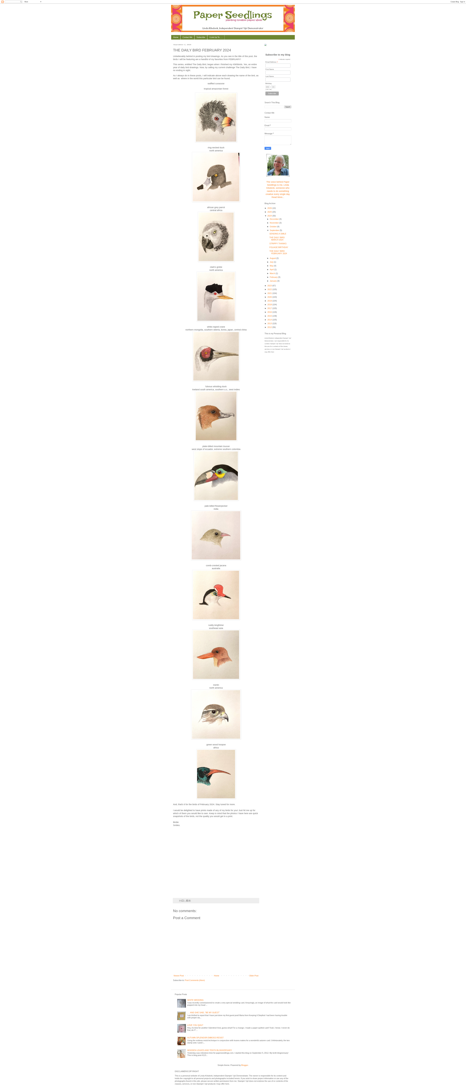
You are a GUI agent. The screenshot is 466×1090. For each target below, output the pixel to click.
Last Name (269, 76)
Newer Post (179, 976)
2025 (269, 212)
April (272, 269)
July (272, 262)
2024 (269, 216)
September (275, 230)
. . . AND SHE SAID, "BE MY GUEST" (203, 1013)
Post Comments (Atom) (195, 980)
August (273, 258)
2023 (269, 286)
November (274, 223)
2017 (269, 308)
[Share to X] (185, 900)
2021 (269, 293)
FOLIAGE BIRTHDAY (278, 247)
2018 (269, 305)
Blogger (244, 1065)
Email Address (271, 62)
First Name (269, 69)
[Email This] (180, 900)
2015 (269, 316)
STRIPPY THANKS (278, 244)
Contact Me (187, 37)
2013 (269, 323)
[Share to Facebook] (187, 900)
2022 (269, 289)
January (273, 281)
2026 (269, 208)
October (273, 227)
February (274, 277)
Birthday (268, 83)
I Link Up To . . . (215, 37)
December (274, 219)
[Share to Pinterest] (189, 900)
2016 (269, 312)
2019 (269, 301)
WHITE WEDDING (195, 1000)
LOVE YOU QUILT (195, 1025)
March (273, 273)
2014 (269, 320)
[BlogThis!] (182, 900)
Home (175, 37)
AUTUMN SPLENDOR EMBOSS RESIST (205, 1038)
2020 (269, 297)
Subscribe (200, 37)
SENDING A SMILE (277, 234)
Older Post (253, 976)
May (272, 266)
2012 (269, 327)
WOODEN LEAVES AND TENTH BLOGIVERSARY (209, 1050)
